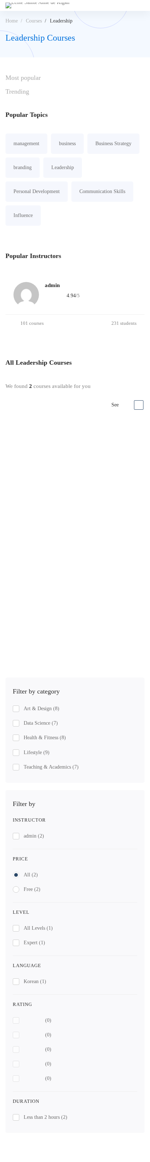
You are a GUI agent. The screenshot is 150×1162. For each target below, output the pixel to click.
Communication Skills (102, 191)
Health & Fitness (45, 737)
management (26, 143)
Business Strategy (113, 143)
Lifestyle (37, 752)
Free (32, 889)
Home (11, 21)
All (31, 874)
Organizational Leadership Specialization (56, 578)
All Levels (38, 928)
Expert (34, 942)
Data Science (41, 723)
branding (22, 167)
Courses (34, 21)
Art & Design (41, 708)
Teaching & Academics (51, 767)
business (67, 143)
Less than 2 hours (45, 1117)
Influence (23, 215)
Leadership (62, 167)
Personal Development (36, 191)
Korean (35, 981)
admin (34, 836)
